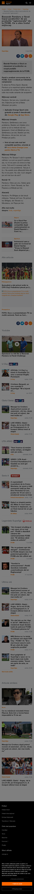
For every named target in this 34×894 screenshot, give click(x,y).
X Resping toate (17, 889)
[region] (17, 876)
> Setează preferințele (17, 879)
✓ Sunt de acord (17, 884)
